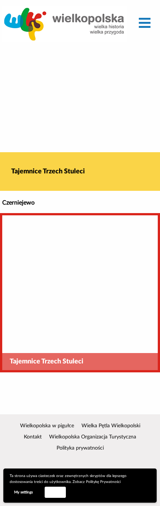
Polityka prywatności (80, 448)
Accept (55, 492)
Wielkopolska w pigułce (47, 425)
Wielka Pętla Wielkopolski (110, 425)
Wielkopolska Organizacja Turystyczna (92, 437)
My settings (23, 492)
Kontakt (33, 437)
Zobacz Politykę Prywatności (97, 482)
